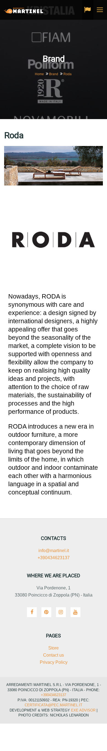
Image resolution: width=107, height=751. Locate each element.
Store (53, 648)
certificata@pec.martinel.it (53, 705)
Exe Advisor (83, 710)
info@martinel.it (53, 550)
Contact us (53, 655)
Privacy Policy (53, 662)
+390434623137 (54, 557)
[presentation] (9, 167)
